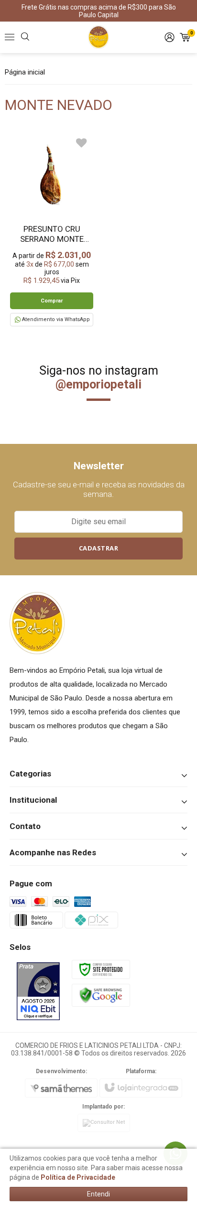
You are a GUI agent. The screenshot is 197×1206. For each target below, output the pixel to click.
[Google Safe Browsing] (101, 995)
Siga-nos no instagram (98, 377)
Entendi (98, 1194)
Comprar (52, 301)
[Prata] (38, 991)
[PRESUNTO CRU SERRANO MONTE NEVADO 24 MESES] (52, 229)
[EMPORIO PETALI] (98, 37)
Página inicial (25, 72)
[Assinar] (98, 549)
